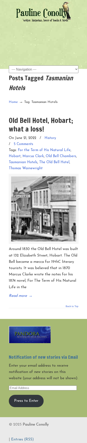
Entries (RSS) (22, 439)
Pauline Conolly (43, 11)
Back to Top (72, 306)
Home (13, 102)
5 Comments (23, 144)
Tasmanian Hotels (23, 162)
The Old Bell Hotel (54, 162)
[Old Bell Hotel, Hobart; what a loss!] (43, 208)
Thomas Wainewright (26, 168)
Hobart (15, 156)
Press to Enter (26, 401)
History (50, 138)
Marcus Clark (33, 156)
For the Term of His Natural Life (44, 150)
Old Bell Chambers (61, 156)
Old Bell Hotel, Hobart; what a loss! (41, 124)
